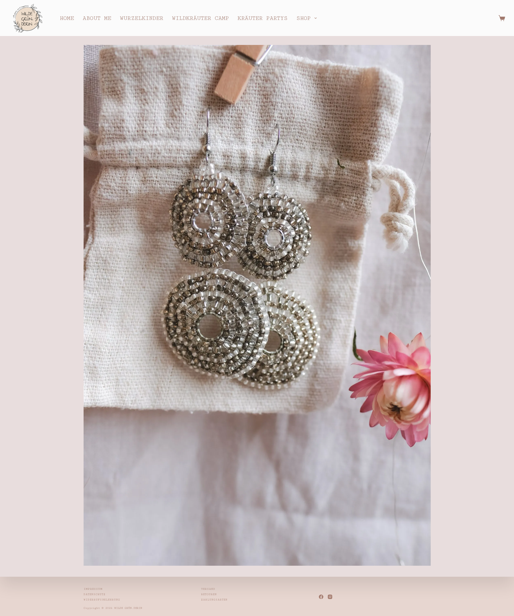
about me (97, 18)
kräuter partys (263, 18)
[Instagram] (330, 597)
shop (303, 18)
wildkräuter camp (200, 18)
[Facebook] (321, 597)
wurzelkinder (141, 18)
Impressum (93, 589)
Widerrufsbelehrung (102, 599)
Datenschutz (95, 594)
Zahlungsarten (214, 599)
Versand (208, 589)
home (67, 18)
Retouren (209, 594)
